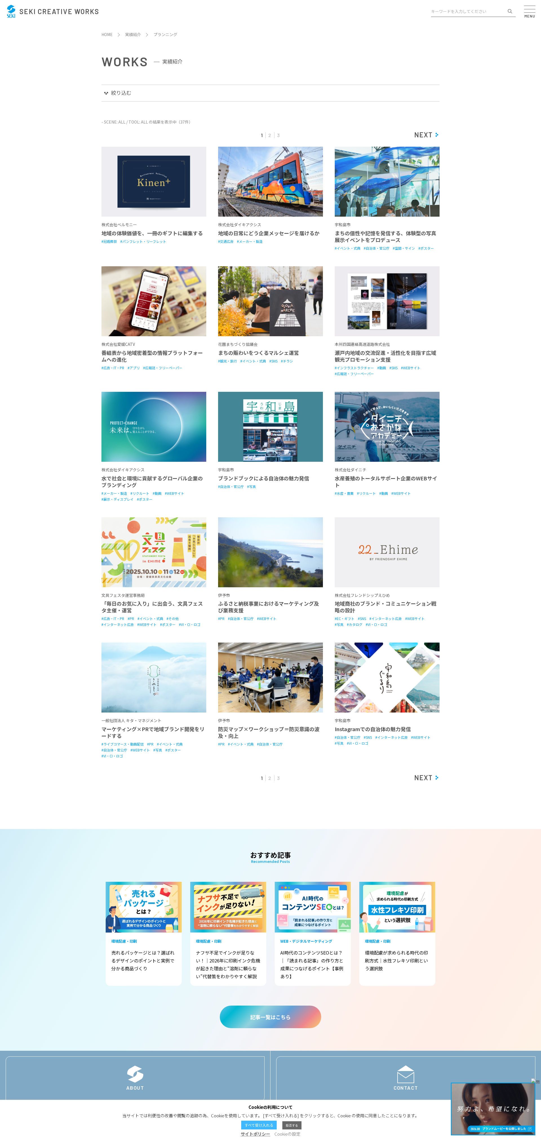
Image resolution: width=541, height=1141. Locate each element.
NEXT (423, 134)
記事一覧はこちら (270, 1017)
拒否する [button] (292, 1125)
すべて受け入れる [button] (259, 1125)
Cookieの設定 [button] (287, 1134)
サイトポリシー (255, 1134)
